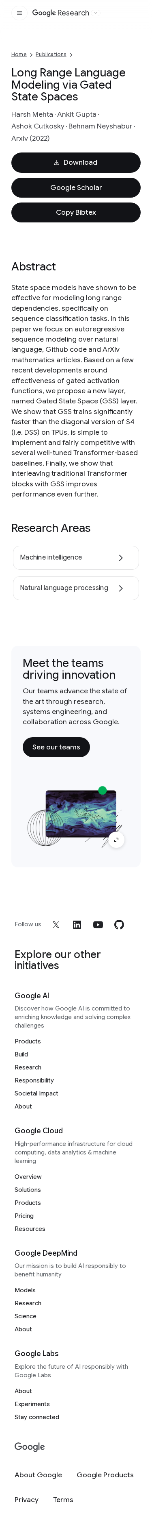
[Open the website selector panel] (96, 13)
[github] (119, 924)
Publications (51, 54)
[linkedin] (77, 924)
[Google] (30, 1447)
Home (19, 54)
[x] (56, 924)
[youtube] (98, 924)
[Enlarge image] (116, 840)
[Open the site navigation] (19, 13)
